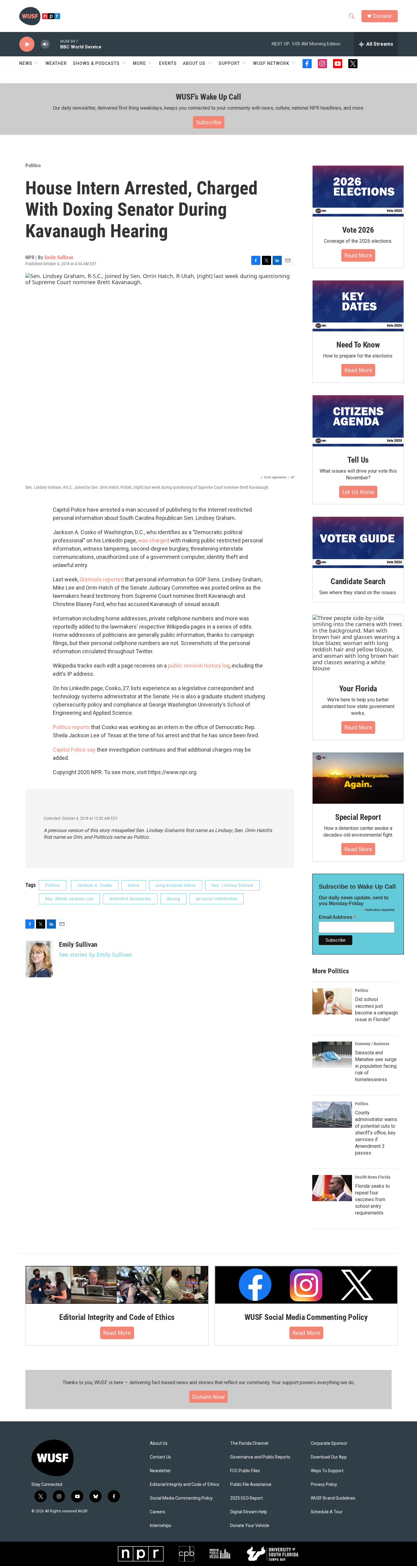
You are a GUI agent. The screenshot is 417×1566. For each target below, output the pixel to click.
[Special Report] (358, 778)
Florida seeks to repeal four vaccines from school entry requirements (372, 1199)
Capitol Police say (75, 749)
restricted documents (130, 898)
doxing (173, 898)
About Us (159, 1443)
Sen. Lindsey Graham (232, 885)
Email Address (338, 917)
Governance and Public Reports (260, 1457)
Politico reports (72, 727)
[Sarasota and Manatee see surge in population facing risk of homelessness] (332, 1055)
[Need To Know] (358, 306)
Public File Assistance (250, 1484)
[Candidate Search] (358, 542)
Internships (160, 1525)
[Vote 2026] (358, 191)
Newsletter (160, 1471)
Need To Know (358, 344)
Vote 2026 (358, 230)
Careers (157, 1512)
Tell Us (358, 459)
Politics (33, 165)
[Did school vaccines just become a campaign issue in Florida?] (332, 1001)
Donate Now (208, 1396)
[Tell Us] (358, 420)
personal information (216, 898)
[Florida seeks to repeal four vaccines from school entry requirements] (332, 1188)
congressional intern (175, 885)
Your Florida (358, 688)
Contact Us (160, 1457)
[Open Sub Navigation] (36, 63)
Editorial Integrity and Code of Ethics (117, 1317)
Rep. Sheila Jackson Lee (69, 898)
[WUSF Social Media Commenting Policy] (306, 1285)
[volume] (45, 44)
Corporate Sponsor (329, 1443)
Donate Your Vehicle (249, 1525)
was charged (153, 540)
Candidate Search (358, 581)
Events (168, 63)
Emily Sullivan (59, 257)
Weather (56, 63)
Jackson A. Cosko (94, 885)
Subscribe (208, 122)
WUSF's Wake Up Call (208, 96)
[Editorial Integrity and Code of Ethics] (117, 1285)
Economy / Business (372, 1043)
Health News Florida (372, 1177)
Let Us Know (358, 492)
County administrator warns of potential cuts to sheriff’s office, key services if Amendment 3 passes (376, 1133)
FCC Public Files (245, 1471)
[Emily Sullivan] (39, 959)
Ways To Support (327, 1471)
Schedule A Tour (327, 1512)
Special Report (358, 817)
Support (229, 63)
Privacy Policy (324, 1484)
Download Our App (329, 1457)
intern (134, 885)
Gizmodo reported (102, 579)
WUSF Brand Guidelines (333, 1498)
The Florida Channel (249, 1443)
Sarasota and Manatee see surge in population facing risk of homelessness (376, 1066)
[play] (27, 44)
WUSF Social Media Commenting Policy (306, 1317)
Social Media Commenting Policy (181, 1498)
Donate (382, 16)
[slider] (55, 44)
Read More (358, 255)
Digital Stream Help (248, 1512)
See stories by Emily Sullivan (95, 954)
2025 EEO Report (246, 1498)
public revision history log (199, 665)
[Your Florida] (358, 645)
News (25, 63)
